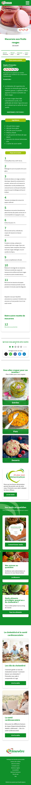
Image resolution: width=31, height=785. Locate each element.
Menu (27, 2)
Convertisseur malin (15, 544)
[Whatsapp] (11, 354)
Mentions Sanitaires (16, 772)
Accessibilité (15, 770)
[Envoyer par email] (6, 354)
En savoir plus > (7, 79)
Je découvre (15, 577)
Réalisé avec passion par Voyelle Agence (15, 782)
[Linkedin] (25, 354)
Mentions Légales (15, 768)
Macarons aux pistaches (11, 327)
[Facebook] (15, 354)
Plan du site (15, 774)
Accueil (3, 7)
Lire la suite (15, 683)
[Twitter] (20, 354)
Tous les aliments (15, 612)
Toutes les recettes (10, 7)
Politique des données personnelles (15, 759)
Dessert (16, 7)
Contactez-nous (15, 765)
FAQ (15, 776)
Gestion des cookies (16, 761)
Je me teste (10, 494)
